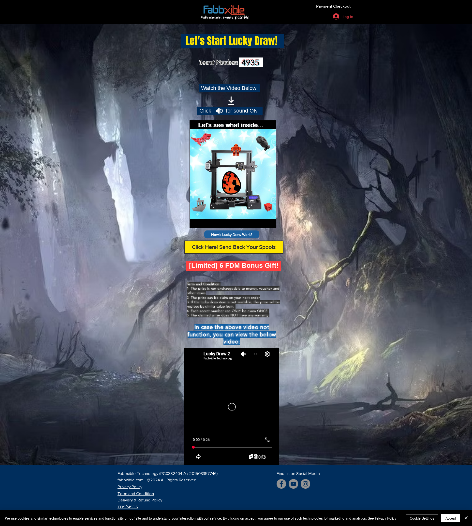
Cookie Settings (422, 518)
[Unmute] (204, 221)
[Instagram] (305, 484)
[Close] (466, 518)
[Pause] (196, 221)
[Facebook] (281, 484)
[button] (231, 234)
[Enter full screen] (269, 221)
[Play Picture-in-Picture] (261, 221)
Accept (450, 518)
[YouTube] (293, 484)
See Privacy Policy (382, 518)
